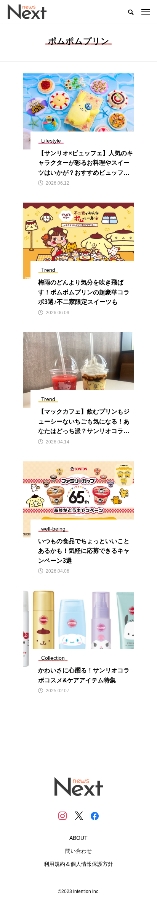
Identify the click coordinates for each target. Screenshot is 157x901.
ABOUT (78, 838)
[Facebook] (94, 816)
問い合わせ (78, 851)
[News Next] (31, 11)
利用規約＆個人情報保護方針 (78, 864)
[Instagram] (62, 816)
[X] (78, 816)
